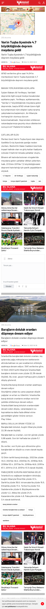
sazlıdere (6, 520)
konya (5, 181)
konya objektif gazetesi (19, 181)
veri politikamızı (10, 606)
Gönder (9, 286)
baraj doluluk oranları (10, 504)
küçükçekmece (28, 515)
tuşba (33, 181)
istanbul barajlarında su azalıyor (14, 510)
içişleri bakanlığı (32, 176)
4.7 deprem (7, 176)
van (40, 181)
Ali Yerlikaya (18, 176)
